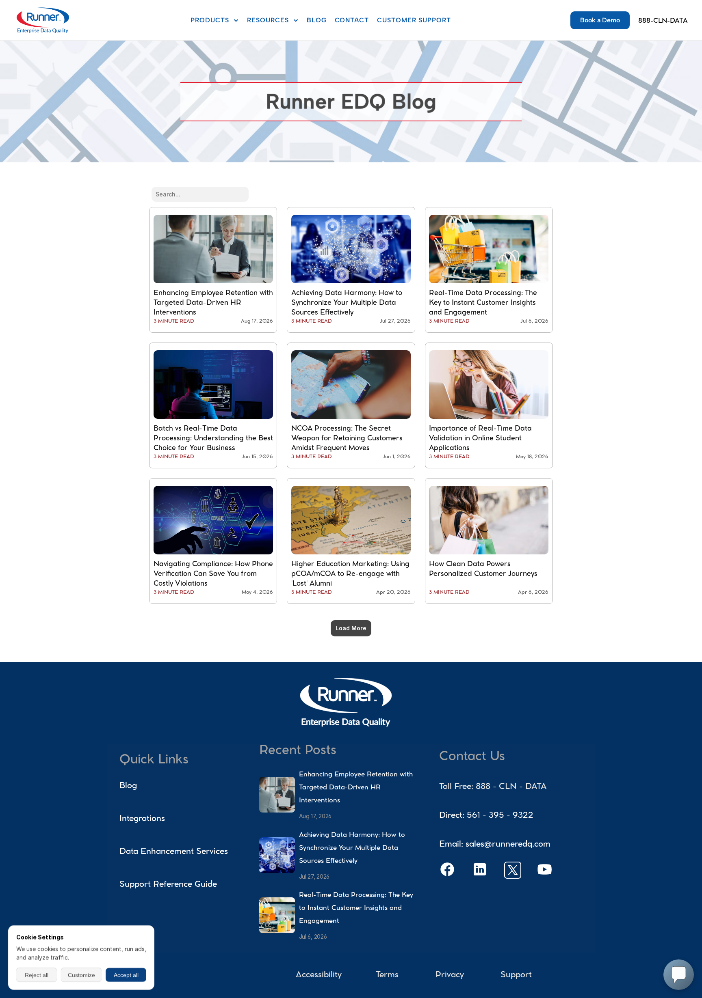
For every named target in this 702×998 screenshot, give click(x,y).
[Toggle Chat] (678, 974)
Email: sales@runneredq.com (494, 844)
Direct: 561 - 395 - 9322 (486, 815)
